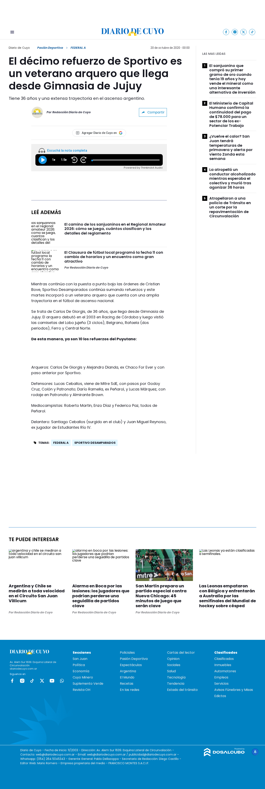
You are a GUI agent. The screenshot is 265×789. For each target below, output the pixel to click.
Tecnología (176, 677)
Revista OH (81, 689)
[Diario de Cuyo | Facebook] (226, 31)
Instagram (22, 680)
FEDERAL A (61, 443)
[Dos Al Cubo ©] (224, 755)
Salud (171, 671)
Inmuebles (222, 665)
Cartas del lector (181, 652)
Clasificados (224, 658)
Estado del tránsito (182, 689)
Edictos (220, 696)
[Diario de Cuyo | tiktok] (252, 31)
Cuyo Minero (83, 677)
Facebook (12, 680)
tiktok (32, 680)
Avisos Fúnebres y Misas (233, 689)
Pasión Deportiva (50, 48)
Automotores (225, 671)
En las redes (129, 689)
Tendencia (175, 683)
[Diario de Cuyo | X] (243, 31)
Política (79, 665)
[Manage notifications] (255, 752)
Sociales (173, 665)
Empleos (221, 677)
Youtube (51, 680)
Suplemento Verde (88, 683)
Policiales (127, 652)
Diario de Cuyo (19, 48)
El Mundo (127, 677)
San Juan (80, 658)
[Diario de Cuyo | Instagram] (234, 31)
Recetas (126, 683)
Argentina (128, 671)
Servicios (221, 683)
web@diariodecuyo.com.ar (55, 754)
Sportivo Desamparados (95, 443)
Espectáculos (131, 665)
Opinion (173, 658)
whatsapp (61, 680)
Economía (81, 671)
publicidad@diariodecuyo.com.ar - (154, 754)
